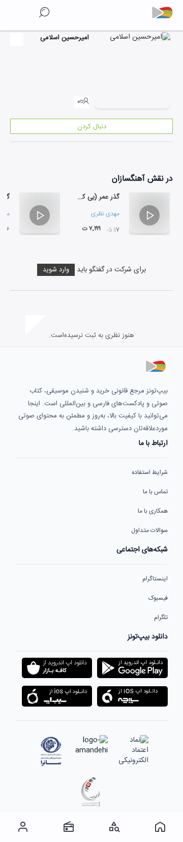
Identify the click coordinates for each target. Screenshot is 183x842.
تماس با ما (155, 492)
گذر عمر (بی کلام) (95, 197)
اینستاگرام (155, 579)
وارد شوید (56, 269)
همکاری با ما (153, 511)
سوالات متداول (149, 530)
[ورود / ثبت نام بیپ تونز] (23, 826)
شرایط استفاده (150, 472)
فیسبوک (158, 598)
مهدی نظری (105, 214)
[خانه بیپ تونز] (160, 826)
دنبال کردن (91, 126)
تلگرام (161, 617)
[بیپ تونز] (166, 12)
